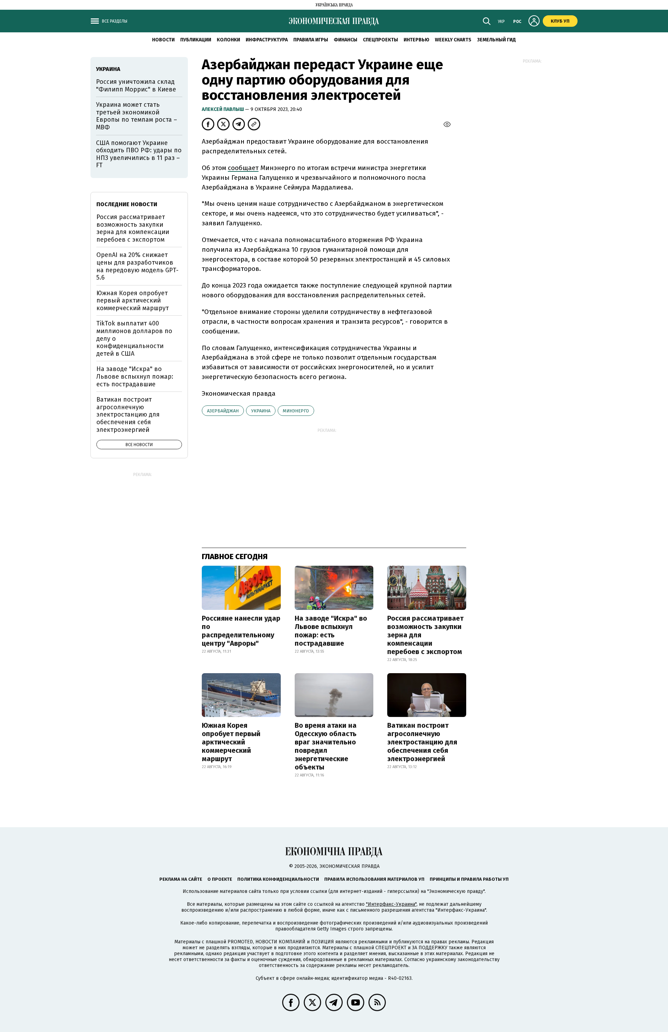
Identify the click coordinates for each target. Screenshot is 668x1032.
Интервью (416, 40)
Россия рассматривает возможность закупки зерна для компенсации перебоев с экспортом (425, 635)
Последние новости (126, 204)
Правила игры (310, 40)
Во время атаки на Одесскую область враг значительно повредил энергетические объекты (326, 746)
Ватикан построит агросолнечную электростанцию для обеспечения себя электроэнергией (422, 742)
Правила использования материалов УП (374, 879)
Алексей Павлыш (223, 109)
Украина (260, 410)
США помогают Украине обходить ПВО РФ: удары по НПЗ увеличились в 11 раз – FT (139, 154)
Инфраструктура (267, 40)
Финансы (345, 40)
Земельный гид (496, 40)
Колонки (228, 40)
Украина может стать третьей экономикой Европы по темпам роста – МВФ (136, 116)
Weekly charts (453, 40)
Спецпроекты (380, 40)
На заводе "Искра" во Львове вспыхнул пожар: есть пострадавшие (331, 630)
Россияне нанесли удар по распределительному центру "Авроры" (241, 630)
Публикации (195, 40)
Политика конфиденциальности (278, 879)
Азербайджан (223, 410)
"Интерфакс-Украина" (391, 904)
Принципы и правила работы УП (469, 879)
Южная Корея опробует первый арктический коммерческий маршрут (231, 742)
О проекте (219, 879)
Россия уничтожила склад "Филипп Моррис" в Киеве (136, 85)
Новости (163, 40)
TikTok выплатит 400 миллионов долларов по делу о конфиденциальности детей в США (134, 338)
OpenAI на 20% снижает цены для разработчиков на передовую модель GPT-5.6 (137, 266)
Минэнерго (296, 410)
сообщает (243, 168)
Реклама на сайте (180, 879)
